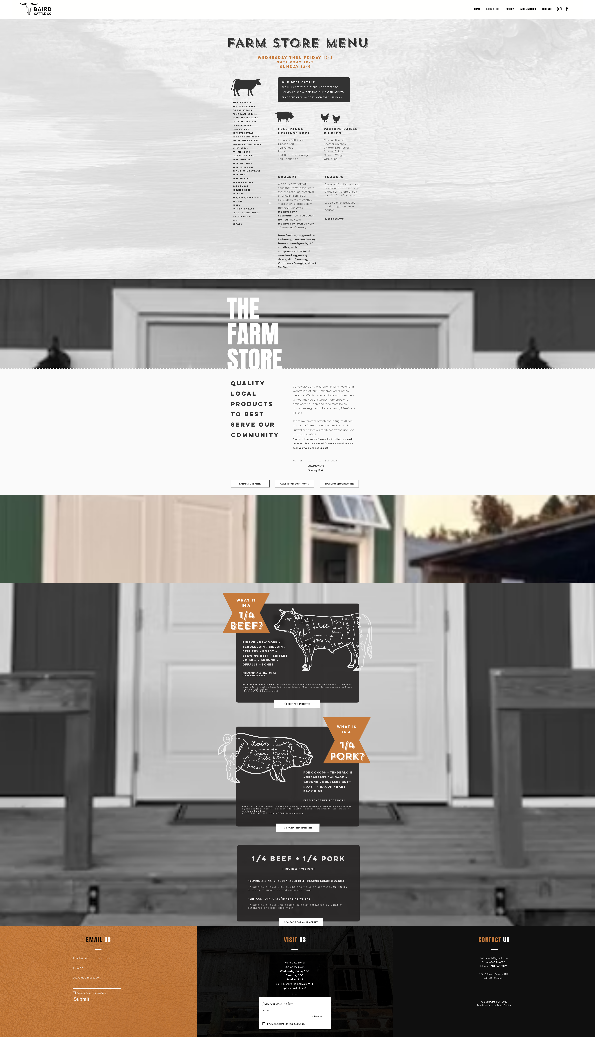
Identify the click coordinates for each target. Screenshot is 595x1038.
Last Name (104, 958)
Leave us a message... (87, 977)
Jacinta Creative (504, 1005)
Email (265, 1010)
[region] (313, 91)
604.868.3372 (499, 966)
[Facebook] (567, 9)
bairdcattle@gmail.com (494, 958)
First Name (80, 958)
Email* (77, 968)
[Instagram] (559, 9)
